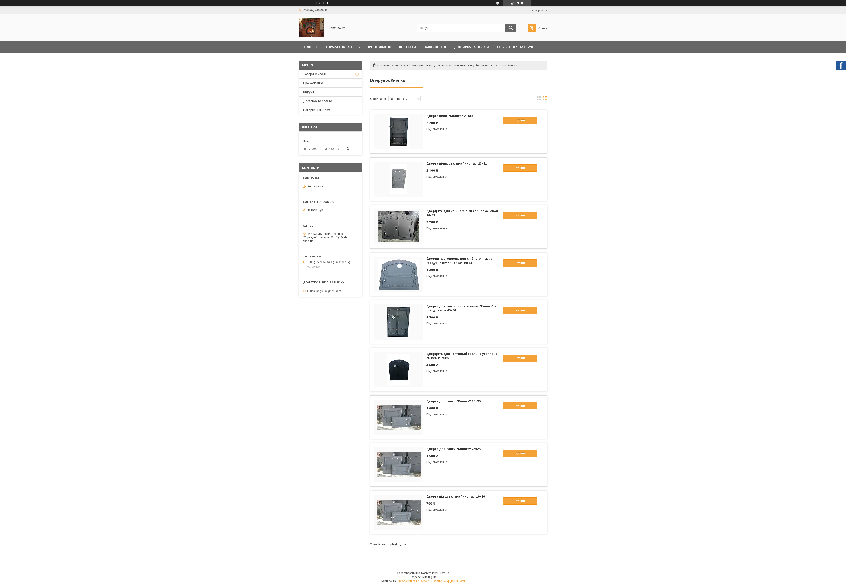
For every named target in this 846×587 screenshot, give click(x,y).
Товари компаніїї (339, 47)
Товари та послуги (392, 65)
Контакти (407, 47)
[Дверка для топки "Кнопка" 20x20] (398, 417)
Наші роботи (435, 47)
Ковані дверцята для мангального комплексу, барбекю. (449, 65)
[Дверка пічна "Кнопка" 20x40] (398, 131)
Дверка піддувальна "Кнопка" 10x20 (455, 496)
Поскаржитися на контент (413, 581)
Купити (520, 120)
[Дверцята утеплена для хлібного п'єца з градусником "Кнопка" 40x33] (398, 274)
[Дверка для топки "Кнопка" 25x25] (398, 464)
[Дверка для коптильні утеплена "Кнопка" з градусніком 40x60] (398, 322)
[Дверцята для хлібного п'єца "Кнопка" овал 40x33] (398, 226)
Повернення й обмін (317, 110)
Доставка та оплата (471, 47)
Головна (310, 47)
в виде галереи (539, 99)
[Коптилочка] (311, 35)
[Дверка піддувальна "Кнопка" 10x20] (398, 512)
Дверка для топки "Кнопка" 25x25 (453, 449)
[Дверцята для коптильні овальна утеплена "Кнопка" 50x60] (398, 369)
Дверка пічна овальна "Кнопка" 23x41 (456, 163)
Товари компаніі (314, 74)
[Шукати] (510, 28)
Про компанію (379, 47)
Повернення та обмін (515, 47)
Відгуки (308, 92)
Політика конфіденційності (448, 581)
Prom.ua (444, 573)
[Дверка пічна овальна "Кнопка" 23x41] (398, 179)
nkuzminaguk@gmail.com (324, 291)
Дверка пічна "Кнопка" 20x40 (449, 116)
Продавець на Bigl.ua (423, 577)
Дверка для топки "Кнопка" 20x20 (453, 401)
